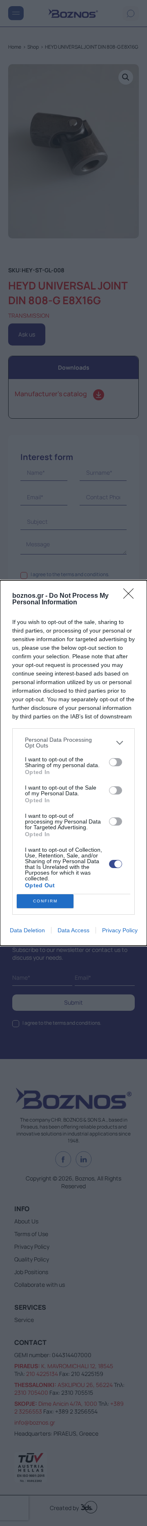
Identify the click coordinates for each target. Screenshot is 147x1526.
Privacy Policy (120, 930)
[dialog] (73, 763)
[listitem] (73, 742)
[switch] (115, 762)
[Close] (131, 596)
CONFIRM (45, 901)
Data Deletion (27, 930)
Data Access (73, 930)
